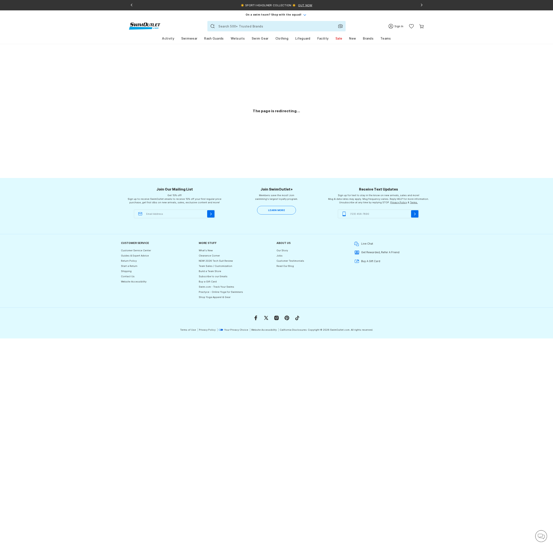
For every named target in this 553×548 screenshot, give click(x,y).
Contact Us (128, 276)
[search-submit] (212, 26)
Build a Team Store (210, 271)
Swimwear (189, 38)
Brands (368, 38)
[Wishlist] (411, 26)
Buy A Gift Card (370, 261)
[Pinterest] (286, 317)
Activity (168, 38)
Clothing (281, 38)
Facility (323, 38)
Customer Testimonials (290, 260)
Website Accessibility (133, 281)
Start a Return (129, 266)
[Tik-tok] (297, 317)
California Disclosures (293, 329)
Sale (338, 38)
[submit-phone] (414, 214)
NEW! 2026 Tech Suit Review (216, 260)
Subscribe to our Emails (213, 276)
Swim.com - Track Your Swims (216, 286)
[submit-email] (211, 214)
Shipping (126, 271)
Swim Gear (260, 38)
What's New (206, 250)
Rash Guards (214, 38)
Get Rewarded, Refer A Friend (380, 252)
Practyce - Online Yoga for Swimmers (221, 291)
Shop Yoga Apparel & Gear (214, 297)
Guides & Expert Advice (135, 255)
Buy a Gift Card (208, 281)
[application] (541, 536)
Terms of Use (188, 329)
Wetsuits (238, 38)
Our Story (282, 250)
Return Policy (129, 260)
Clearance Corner (209, 255)
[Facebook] (255, 317)
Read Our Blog (285, 266)
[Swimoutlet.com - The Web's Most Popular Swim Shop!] (144, 25)
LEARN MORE (276, 210)
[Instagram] (276, 317)
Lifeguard (302, 38)
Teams (385, 38)
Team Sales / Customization (215, 266)
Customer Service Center (136, 250)
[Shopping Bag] (421, 26)
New (352, 38)
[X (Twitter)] (266, 317)
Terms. (414, 202)
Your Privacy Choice (236, 329)
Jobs (279, 255)
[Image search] (340, 26)
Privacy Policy (398, 202)
